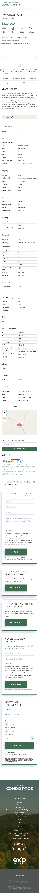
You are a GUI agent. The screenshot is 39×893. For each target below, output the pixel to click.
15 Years (19, 714)
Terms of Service (24, 559)
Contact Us (12, 493)
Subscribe (16, 684)
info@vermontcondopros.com (19, 838)
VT (14, 482)
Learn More (16, 588)
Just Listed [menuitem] (19, 812)
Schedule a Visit (27, 494)
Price (7, 720)
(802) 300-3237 (19, 830)
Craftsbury (27, 482)
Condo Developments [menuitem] (19, 805)
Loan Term (8, 710)
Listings (9, 482)
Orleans (19, 482)
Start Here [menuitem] (19, 802)
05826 (33, 482)
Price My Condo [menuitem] (19, 822)
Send (16, 552)
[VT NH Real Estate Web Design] (19, 887)
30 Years (10, 714)
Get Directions (19, 448)
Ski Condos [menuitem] (19, 807)
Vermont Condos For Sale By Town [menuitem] (19, 810)
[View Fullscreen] (4, 420)
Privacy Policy (21, 545)
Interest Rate (9, 735)
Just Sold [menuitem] (19, 814)
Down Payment (10, 727)
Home (3, 482)
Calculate (19, 745)
